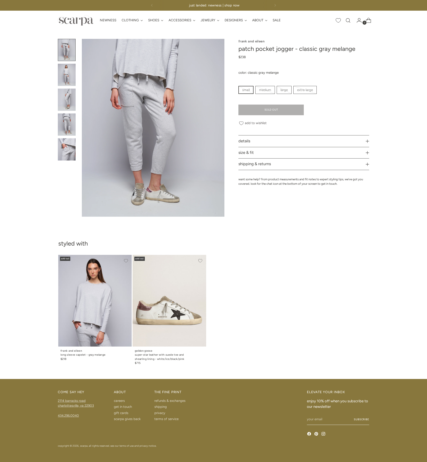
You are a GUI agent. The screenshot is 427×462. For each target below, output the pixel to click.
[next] (275, 5)
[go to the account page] (357, 20)
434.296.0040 (68, 416)
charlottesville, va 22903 (76, 406)
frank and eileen (251, 41)
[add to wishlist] (126, 260)
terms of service (166, 419)
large (284, 90)
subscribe (361, 419)
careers (119, 401)
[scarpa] (75, 20)
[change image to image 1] (67, 50)
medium (265, 90)
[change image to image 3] (67, 100)
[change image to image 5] (67, 149)
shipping (160, 407)
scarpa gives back (127, 419)
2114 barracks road (72, 401)
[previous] (152, 5)
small (246, 90)
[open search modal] (348, 20)
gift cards (121, 413)
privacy (159, 413)
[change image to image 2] (67, 75)
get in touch (123, 407)
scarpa (84, 445)
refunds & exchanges (169, 401)
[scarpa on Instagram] (323, 435)
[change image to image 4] (67, 124)
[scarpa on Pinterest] (316, 435)
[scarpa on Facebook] (309, 435)
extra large (305, 90)
